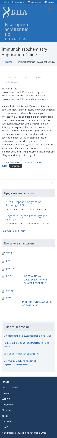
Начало (8, 61)
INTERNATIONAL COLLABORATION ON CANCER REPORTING (35, 279)
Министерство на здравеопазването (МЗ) (27, 335)
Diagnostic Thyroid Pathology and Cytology (26, 217)
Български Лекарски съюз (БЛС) (21, 353)
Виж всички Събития (13, 230)
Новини (37, 77)
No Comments (11, 81)
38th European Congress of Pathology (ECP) (23, 203)
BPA (25, 77)
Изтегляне (15, 166)
